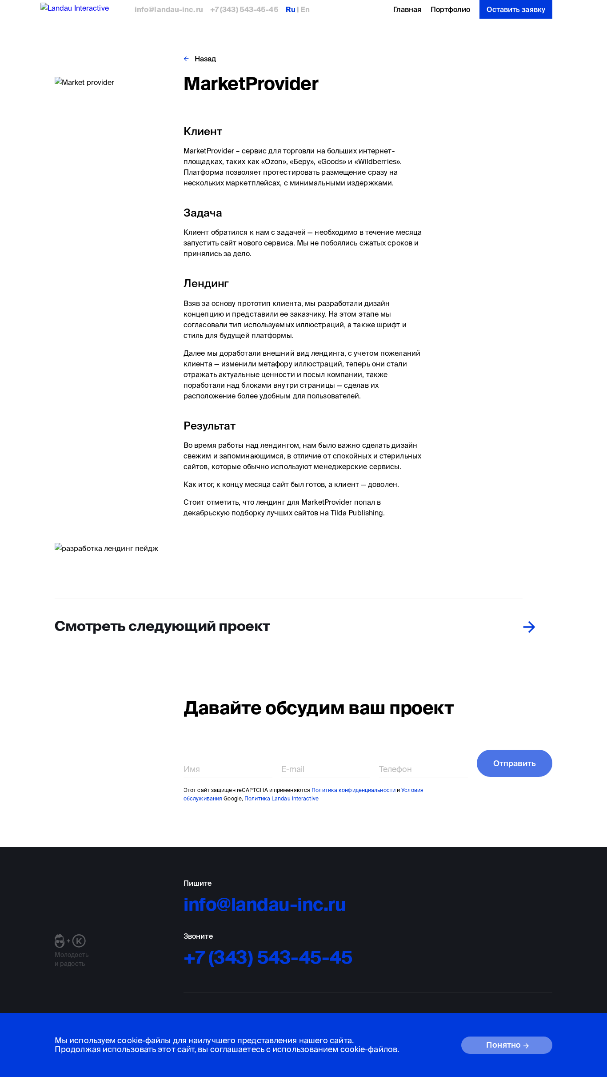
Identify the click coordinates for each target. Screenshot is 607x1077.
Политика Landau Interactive (281, 798)
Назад (205, 59)
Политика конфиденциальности (353, 790)
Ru (291, 9)
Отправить (514, 763)
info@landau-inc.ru (169, 9)
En (304, 9)
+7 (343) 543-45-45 (244, 9)
